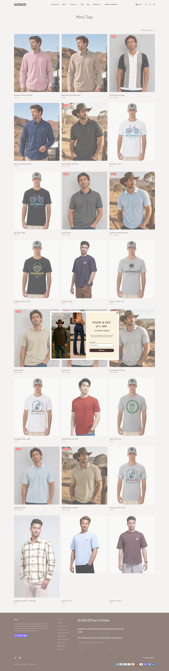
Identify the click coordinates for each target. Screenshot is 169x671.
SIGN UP (102, 350)
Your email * (92, 342)
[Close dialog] (117, 313)
